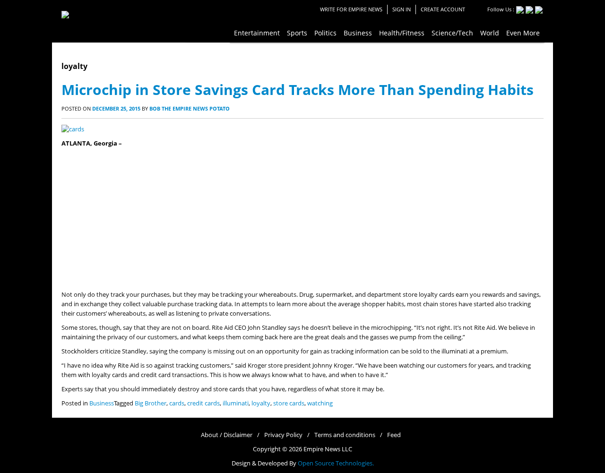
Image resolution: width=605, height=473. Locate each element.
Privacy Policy (283, 435)
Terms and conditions (344, 435)
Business (101, 403)
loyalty (260, 403)
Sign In (401, 9)
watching (320, 403)
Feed (394, 435)
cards (176, 403)
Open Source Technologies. (336, 463)
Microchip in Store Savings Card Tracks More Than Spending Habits (297, 89)
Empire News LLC (327, 449)
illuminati (236, 403)
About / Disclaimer (226, 435)
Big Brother (150, 403)
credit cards (203, 403)
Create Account (443, 9)
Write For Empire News (351, 9)
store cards (288, 403)
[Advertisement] (302, 219)
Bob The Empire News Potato (189, 108)
